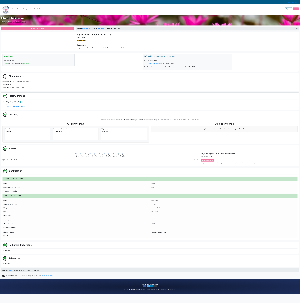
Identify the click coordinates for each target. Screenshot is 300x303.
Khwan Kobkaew (20, 106)
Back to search (38, 29)
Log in (296, 9)
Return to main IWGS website (9, 2)
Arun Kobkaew (11, 106)
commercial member (181, 67)
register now (25, 63)
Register (288, 9)
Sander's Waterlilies (153, 63)
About (36, 9)
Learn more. (202, 67)
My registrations (28, 9)
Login (5, 63)
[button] (144, 286)
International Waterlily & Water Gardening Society (147, 289)
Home (14, 9)
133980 (10, 270)
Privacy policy (172, 289)
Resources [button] (42, 9)
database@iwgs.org (47, 275)
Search (19, 9)
